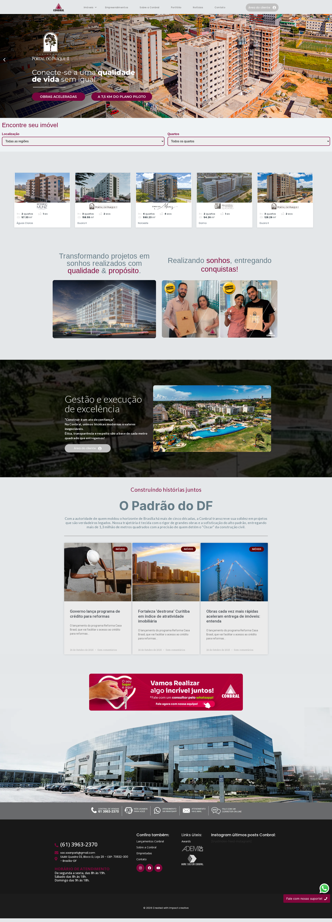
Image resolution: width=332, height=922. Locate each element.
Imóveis (89, 7)
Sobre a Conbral (149, 7)
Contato (220, 7)
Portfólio (176, 7)
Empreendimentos (116, 7)
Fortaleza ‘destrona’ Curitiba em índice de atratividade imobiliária (164, 616)
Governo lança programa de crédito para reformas (95, 613)
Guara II (82, 223)
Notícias (198, 7)
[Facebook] (149, 868)
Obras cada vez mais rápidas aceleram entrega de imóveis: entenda (233, 616)
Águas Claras (25, 223)
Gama (203, 223)
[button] (4, 59)
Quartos (173, 134)
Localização (10, 134)
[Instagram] (140, 868)
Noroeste (143, 223)
